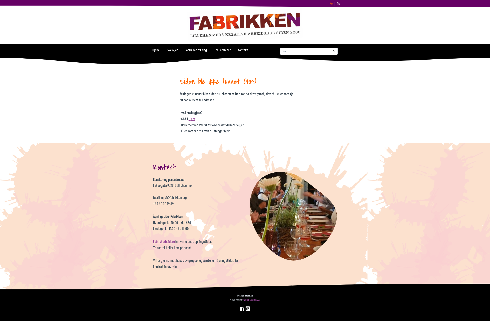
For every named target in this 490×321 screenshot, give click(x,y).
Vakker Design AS (251, 300)
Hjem (155, 50)
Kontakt (243, 50)
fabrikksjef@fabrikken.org (170, 197)
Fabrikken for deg (196, 50)
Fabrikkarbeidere (164, 241)
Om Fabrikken (222, 50)
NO (331, 4)
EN (338, 4)
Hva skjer (172, 50)
